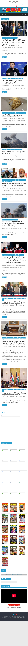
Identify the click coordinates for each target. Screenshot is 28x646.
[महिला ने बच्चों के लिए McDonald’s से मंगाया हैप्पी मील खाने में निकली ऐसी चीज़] (14, 97)
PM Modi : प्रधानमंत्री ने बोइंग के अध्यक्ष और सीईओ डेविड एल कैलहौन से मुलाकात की (14, 303)
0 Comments (19, 47)
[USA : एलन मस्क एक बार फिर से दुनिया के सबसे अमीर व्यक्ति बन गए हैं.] (14, 62)
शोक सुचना (9, 181)
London (17, 113)
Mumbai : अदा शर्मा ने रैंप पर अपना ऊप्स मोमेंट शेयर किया (10, 4)
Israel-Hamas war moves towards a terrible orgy (11, 156)
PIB (17, 179)
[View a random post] (25, 14)
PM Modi (20, 179)
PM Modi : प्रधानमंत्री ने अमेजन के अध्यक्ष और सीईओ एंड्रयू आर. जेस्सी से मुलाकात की (13, 342)
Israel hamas (4, 219)
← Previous (4, 412)
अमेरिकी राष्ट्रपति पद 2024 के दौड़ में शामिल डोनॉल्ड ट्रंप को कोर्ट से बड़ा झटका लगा (13, 42)
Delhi (10, 113)
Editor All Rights (12, 47)
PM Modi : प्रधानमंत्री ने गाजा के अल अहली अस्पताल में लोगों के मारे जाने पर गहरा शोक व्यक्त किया (14, 185)
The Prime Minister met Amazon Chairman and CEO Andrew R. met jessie (14, 346)
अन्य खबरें (16, 219)
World (14, 149)
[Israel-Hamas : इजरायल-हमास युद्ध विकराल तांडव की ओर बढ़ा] (14, 134)
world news (15, 37)
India (14, 113)
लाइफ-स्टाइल (20, 78)
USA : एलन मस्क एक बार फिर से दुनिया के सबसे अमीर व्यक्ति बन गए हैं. (13, 81)
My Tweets (3, 446)
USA (10, 37)
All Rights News (5, 37)
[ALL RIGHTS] (2, 14)
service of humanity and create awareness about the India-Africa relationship (13, 267)
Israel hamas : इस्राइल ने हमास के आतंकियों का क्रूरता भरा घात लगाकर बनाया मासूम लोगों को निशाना (13, 223)
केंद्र (6, 181)
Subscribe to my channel (15, 605)
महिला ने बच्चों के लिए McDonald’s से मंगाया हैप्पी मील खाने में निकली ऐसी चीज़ (13, 116)
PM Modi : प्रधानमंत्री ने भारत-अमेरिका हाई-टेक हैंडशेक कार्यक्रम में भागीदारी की (14, 394)
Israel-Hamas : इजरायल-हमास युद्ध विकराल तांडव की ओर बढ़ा (14, 152)
